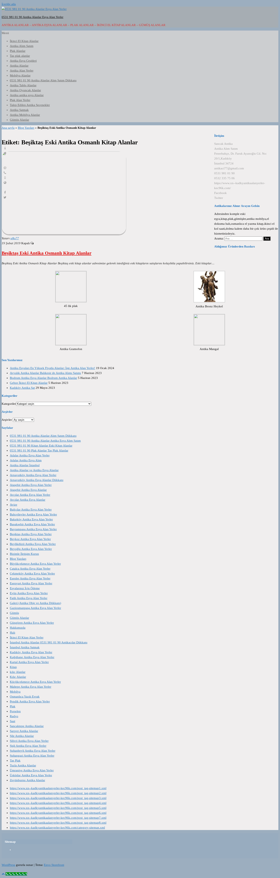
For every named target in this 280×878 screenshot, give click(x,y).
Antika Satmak (19, 110)
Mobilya (15, 691)
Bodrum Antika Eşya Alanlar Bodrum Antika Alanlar (43, 378)
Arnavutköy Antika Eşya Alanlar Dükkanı (36, 480)
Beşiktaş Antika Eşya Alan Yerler (31, 534)
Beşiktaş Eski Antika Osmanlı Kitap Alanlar (46, 253)
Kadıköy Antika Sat (22, 387)
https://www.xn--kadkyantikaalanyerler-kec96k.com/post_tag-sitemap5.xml (58, 808)
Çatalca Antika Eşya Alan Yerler (30, 568)
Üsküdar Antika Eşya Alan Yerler (31, 775)
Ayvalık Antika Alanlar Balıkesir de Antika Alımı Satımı (45, 373)
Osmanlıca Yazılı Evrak (25, 696)
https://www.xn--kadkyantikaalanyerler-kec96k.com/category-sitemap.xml (57, 827)
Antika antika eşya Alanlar (27, 95)
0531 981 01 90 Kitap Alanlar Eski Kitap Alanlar (41, 445)
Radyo (14, 716)
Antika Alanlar (19, 65)
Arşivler (7, 419)
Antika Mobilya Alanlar (25, 114)
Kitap (13, 667)
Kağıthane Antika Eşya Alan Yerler (32, 657)
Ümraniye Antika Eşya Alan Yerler (32, 770)
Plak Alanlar (17, 50)
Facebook (220, 193)
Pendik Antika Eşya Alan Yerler (30, 701)
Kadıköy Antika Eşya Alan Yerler (31, 652)
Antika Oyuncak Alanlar (25, 90)
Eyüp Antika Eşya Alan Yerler (29, 593)
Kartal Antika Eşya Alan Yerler (29, 662)
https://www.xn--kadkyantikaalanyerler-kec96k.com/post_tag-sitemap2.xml (58, 793)
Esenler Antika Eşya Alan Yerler (30, 578)
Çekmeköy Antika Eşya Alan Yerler (32, 573)
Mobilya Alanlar (20, 75)
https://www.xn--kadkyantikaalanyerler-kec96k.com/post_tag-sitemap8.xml (58, 822)
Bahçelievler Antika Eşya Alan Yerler (33, 514)
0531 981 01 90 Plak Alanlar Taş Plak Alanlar (39, 450)
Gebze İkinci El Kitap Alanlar (29, 382)
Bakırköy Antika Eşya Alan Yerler (31, 519)
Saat (12, 721)
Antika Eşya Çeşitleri (23, 60)
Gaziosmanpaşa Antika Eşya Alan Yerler (35, 608)
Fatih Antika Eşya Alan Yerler (28, 598)
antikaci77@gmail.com (229, 168)
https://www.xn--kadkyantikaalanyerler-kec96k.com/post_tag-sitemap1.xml (58, 788)
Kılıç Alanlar (18, 676)
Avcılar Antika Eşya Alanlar (27, 499)
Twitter (218, 198)
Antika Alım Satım (21, 46)
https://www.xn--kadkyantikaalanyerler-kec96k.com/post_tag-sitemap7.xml (58, 817)
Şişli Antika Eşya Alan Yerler (28, 745)
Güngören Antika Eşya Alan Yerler (32, 622)
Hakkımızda (17, 627)
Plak (12, 706)
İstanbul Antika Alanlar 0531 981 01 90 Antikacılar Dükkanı (48, 642)
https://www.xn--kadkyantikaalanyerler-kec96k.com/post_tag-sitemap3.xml (58, 798)
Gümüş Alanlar (19, 119)
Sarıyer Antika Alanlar (24, 731)
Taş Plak (15, 760)
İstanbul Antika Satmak (25, 647)
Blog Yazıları (26, 127)
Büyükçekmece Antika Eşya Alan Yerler (35, 563)
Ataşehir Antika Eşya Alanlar (28, 489)
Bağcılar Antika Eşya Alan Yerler (31, 509)
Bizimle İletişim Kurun (24, 553)
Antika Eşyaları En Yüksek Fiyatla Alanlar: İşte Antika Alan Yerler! (52, 368)
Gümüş (14, 613)
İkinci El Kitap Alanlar (24, 41)
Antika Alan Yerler (21, 70)
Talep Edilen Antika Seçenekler (30, 105)
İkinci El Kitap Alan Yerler (26, 637)
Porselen (15, 711)
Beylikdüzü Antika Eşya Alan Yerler (33, 544)
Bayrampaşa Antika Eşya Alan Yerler (33, 529)
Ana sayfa (8, 127)
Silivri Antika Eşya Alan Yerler (29, 740)
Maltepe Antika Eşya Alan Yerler (30, 686)
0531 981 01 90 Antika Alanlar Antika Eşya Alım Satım (45, 440)
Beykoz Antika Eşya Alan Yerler (30, 539)
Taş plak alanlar (20, 55)
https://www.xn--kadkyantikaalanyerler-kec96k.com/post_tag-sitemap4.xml (58, 803)
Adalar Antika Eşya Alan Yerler (30, 455)
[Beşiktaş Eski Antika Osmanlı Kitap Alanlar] (64, 233)
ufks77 (14, 238)
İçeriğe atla (9, 4)
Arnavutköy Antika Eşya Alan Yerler (33, 475)
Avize (13, 504)
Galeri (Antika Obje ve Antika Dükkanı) (35, 603)
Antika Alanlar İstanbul (25, 465)
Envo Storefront (54, 865)
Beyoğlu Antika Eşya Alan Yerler (31, 549)
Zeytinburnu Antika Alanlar (27, 780)
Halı (12, 632)
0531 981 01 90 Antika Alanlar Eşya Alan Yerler (32, 17)
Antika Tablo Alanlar (23, 85)
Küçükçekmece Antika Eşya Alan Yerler (35, 681)
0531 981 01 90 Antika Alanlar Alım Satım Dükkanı (43, 80)
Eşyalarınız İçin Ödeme (25, 588)
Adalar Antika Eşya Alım (26, 460)
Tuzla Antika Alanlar (23, 765)
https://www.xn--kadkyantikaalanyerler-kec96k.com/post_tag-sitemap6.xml (58, 812)
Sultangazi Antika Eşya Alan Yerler (32, 755)
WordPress (8, 865)
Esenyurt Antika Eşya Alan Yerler (31, 583)
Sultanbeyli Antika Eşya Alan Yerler (32, 750)
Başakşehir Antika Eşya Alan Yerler (32, 524)
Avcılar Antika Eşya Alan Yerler (30, 494)
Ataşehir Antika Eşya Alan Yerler (31, 485)
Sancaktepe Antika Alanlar (27, 726)
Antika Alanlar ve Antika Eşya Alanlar (34, 470)
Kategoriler (9, 403)
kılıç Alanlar (17, 672)
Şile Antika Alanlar (22, 736)
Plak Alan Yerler (20, 100)
